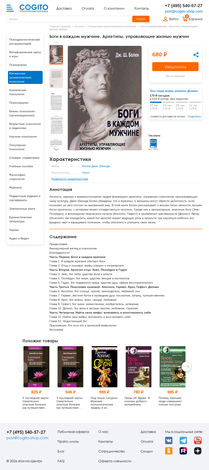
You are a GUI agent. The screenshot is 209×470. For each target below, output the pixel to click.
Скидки (147, 451)
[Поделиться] (196, 55)
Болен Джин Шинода (96, 166)
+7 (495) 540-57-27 (183, 5)
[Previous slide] (56, 42)
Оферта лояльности (114, 461)
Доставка (64, 8)
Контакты (142, 8)
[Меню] (10, 8)
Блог (61, 451)
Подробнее (194, 116)
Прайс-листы (68, 441)
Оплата (88, 8)
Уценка (14, 229)
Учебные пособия (21, 166)
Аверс (86, 172)
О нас (103, 432)
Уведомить (175, 66)
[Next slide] (56, 149)
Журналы (15, 187)
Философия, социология (17, 177)
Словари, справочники (24, 157)
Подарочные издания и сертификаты (24, 198)
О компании (114, 8)
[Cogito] (34, 8)
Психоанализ (18, 64)
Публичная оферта (73, 432)
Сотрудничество (111, 451)
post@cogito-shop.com (183, 11)
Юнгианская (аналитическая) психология (20, 77)
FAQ (61, 461)
